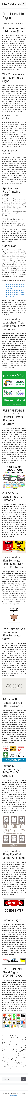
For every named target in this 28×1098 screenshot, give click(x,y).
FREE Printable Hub (11, 4)
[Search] (23, 1079)
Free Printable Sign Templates (15, 290)
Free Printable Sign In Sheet (15, 284)
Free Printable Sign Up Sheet (15, 292)
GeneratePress (14, 1095)
